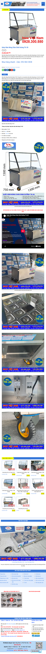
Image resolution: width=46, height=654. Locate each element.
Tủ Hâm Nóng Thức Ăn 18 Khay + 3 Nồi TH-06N (37, 473)
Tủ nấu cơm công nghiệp (28, 580)
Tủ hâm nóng (26, 578)
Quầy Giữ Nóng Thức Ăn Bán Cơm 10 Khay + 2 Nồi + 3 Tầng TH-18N (23, 491)
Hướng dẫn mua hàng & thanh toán (37, 625)
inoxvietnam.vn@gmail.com (20, 630)
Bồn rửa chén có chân (40, 580)
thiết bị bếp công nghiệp (10, 623)
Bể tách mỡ (26, 574)
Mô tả (5, 74)
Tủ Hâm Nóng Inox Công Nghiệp (15, 67)
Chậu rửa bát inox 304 (4, 582)
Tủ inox (25, 582)
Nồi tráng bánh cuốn (39, 582)
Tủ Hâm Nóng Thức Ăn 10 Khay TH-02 (8, 472)
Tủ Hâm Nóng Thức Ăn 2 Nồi (23, 508)
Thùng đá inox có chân (4, 578)
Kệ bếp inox (38, 574)
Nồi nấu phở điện (15, 574)
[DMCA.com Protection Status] (36, 633)
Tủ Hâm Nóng (5, 9)
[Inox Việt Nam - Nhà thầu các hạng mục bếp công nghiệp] (22, 4)
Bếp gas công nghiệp (28, 576)
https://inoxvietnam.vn (7, 630)
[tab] (5, 74)
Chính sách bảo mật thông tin (37, 628)
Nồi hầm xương (15, 584)
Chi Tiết (13, 474)
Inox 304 (7, 133)
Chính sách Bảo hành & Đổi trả (38, 629)
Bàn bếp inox (38, 576)
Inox (6, 131)
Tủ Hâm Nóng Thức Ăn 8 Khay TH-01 (8, 508)
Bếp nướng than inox (39, 578)
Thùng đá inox (2, 574)
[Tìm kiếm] (2, 4)
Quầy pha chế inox (3, 580)
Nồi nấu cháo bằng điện (16, 576)
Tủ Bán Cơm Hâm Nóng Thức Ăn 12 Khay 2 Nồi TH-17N (37, 491)
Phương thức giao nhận (36, 631)
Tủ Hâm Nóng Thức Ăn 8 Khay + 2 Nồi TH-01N (23, 473)
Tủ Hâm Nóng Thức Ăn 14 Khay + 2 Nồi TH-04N (8, 491)
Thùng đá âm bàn (3, 576)
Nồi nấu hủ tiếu (15, 578)
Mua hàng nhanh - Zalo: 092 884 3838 (17, 62)
